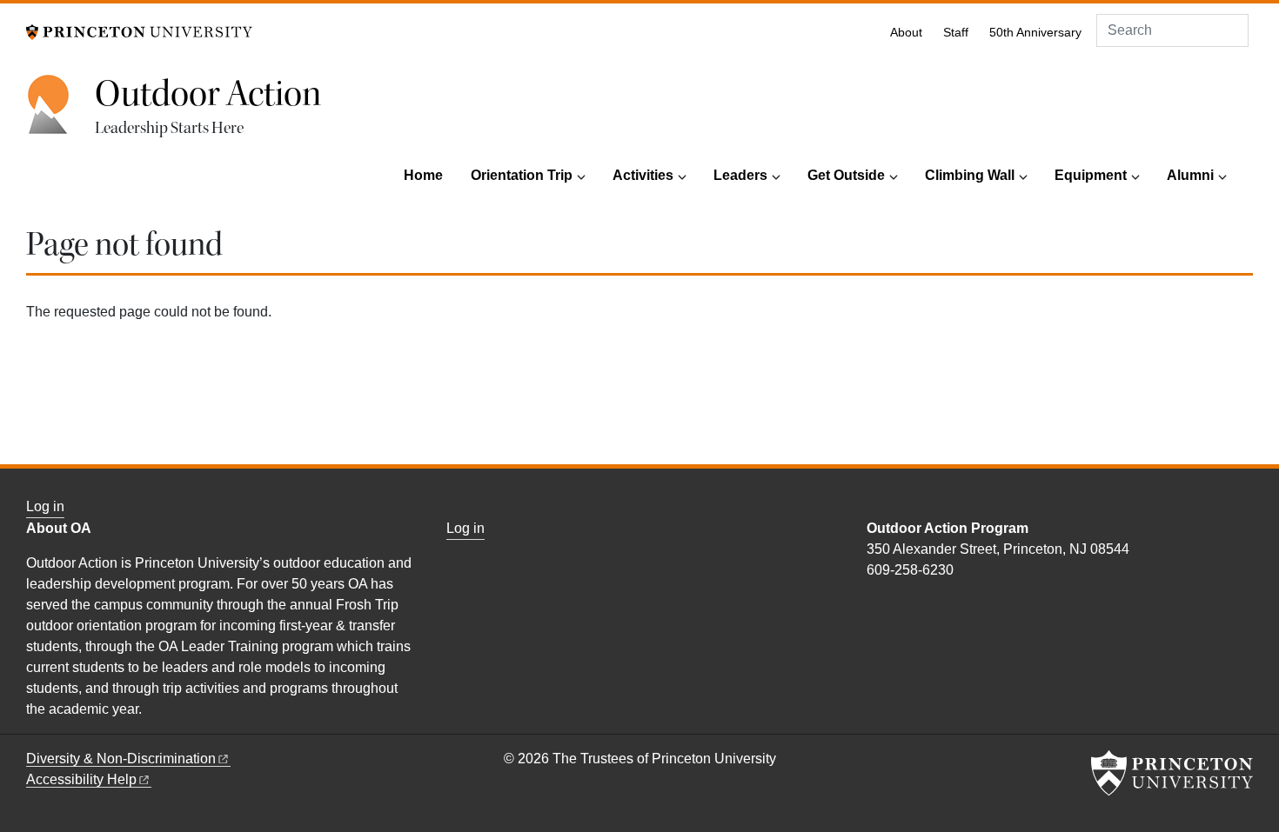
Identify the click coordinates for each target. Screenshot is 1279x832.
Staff (955, 32)
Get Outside (846, 175)
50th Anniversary (1035, 32)
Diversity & (121, 758)
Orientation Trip (522, 175)
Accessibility (81, 779)
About (906, 32)
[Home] (60, 114)
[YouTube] (894, 607)
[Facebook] (875, 607)
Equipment (1091, 175)
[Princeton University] (139, 30)
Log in (45, 506)
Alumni (1190, 175)
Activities (643, 175)
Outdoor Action (208, 93)
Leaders (740, 175)
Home (423, 175)
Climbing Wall (969, 175)
